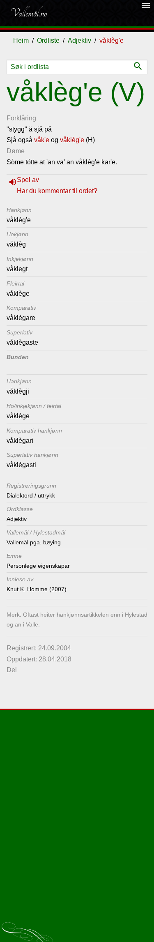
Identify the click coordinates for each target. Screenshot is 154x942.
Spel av (28, 179)
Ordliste (48, 40)
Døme (16, 150)
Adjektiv (79, 40)
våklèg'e (72, 139)
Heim (21, 40)
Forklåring (21, 118)
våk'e (41, 139)
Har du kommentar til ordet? (57, 190)
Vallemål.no (28, 13)
